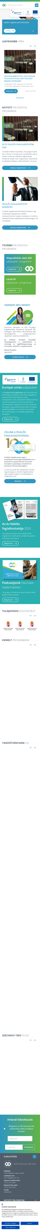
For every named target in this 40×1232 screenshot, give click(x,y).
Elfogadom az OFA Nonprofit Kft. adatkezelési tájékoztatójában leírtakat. (22, 1128)
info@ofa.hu (8, 1192)
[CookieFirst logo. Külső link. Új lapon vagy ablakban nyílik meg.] (2, 1204)
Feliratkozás (28, 1147)
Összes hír (20, 98)
